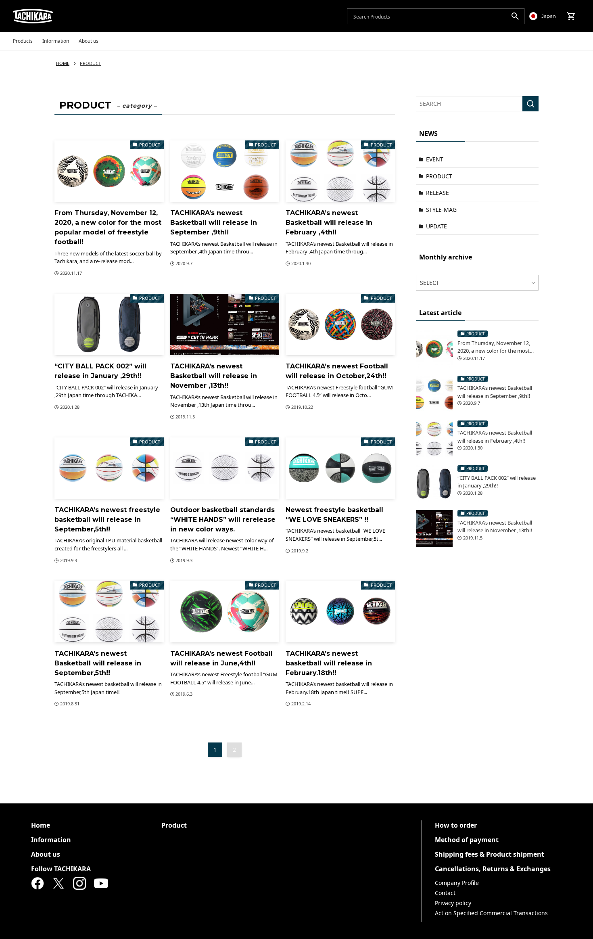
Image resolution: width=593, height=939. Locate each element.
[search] (515, 16)
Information (51, 839)
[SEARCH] (530, 103)
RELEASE (437, 193)
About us (45, 854)
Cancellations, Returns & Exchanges (493, 868)
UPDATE (436, 226)
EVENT (434, 159)
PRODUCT (439, 176)
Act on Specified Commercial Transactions (491, 913)
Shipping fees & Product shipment (489, 854)
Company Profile (457, 883)
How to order (456, 825)
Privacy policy (453, 903)
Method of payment (467, 839)
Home (40, 825)
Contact (445, 893)
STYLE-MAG (441, 209)
